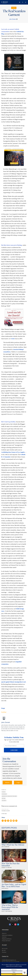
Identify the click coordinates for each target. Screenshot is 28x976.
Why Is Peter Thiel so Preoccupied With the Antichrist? (10, 907)
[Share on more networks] (16, 821)
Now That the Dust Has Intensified (10, 864)
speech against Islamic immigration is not (13, 682)
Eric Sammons (5, 846)
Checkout (4, 952)
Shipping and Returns (7, 938)
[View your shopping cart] (19, 2)
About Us (4, 933)
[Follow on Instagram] (15, 924)
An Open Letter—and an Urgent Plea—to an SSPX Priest (14, 885)
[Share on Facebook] (5, 821)
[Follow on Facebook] (10, 924)
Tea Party (4, 800)
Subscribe (14, 750)
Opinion (14, 7)
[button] (24, 972)
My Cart (4, 950)
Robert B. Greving (7, 867)
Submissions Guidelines (7, 935)
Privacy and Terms (6, 940)
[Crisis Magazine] (4, 2)
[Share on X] (3, 821)
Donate (7, 782)
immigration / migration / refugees (9, 796)
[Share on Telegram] (8, 821)
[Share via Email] (11, 821)
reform (3, 798)
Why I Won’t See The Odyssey (13, 844)
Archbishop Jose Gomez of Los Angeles (13, 452)
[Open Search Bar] (22, 2)
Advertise (4, 937)
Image (3, 708)
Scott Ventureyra (7, 911)
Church (3, 791)
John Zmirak (12, 19)
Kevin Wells (5, 888)
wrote (13, 339)
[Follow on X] (13, 924)
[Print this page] (14, 821)
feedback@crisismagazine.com (9, 960)
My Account (4, 948)
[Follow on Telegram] (18, 924)
